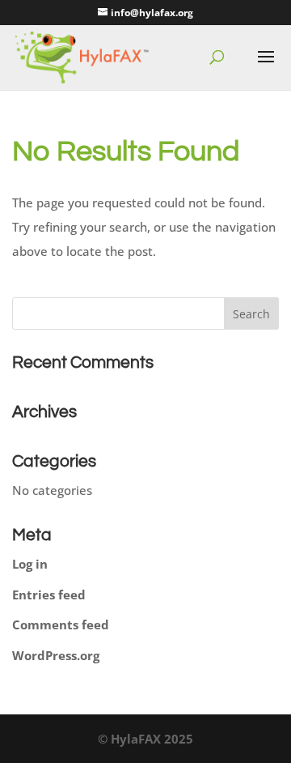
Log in (30, 564)
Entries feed (49, 594)
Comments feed (60, 624)
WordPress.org (55, 655)
